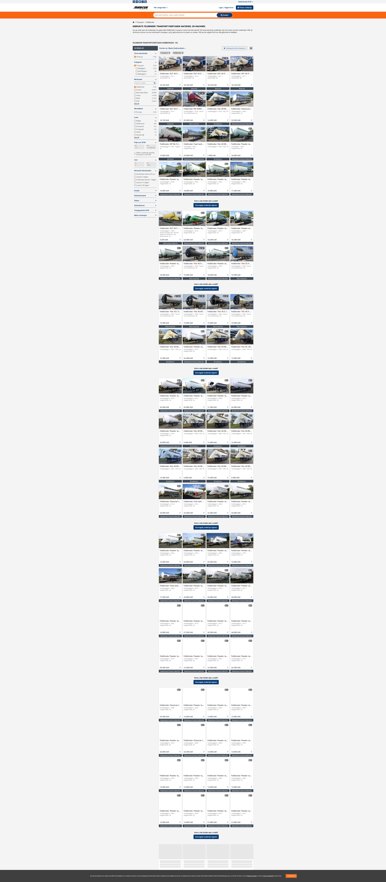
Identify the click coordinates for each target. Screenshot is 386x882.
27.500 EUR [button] (188, 632)
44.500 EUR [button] (188, 358)
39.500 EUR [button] (164, 717)
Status (136, 200)
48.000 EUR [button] (235, 632)
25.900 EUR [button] (188, 120)
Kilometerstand (140, 195)
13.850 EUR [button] (164, 156)
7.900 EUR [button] (211, 156)
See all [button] (136, 103)
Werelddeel (138, 109)
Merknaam (138, 79)
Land (136, 117)
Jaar (136, 160)
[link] (170, 63)
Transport (140, 22)
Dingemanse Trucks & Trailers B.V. (242, 124)
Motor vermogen (140, 215)
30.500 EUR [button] (212, 632)
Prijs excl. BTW (140, 142)
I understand (291, 876)
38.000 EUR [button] (235, 597)
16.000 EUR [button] (235, 156)
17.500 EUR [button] (235, 191)
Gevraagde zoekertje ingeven (206, 205)
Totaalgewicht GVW (141, 210)
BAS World (170, 159)
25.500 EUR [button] (212, 562)
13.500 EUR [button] (188, 668)
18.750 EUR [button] (164, 85)
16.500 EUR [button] (235, 240)
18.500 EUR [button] (212, 240)
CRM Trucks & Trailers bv (170, 243)
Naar (148, 163)
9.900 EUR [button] (188, 442)
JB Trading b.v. (218, 124)
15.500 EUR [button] (212, 513)
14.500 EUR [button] (212, 668)
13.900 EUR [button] (212, 358)
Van (135, 163)
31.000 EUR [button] (212, 822)
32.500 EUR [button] (235, 120)
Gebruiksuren (139, 205)
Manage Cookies (252, 876)
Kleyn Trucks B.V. (194, 124)
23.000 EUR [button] (188, 156)
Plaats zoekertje (246, 7)
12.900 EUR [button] (164, 358)
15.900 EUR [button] (188, 275)
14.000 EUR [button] (164, 562)
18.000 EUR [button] (188, 191)
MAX (148, 145)
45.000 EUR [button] (235, 407)
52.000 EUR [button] (188, 240)
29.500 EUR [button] (164, 668)
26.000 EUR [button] (164, 752)
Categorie (138, 62)
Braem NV (170, 88)
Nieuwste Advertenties (142, 171)
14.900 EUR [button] (212, 120)
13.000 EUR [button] (212, 717)
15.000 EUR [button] (235, 562)
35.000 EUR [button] (188, 407)
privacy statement (268, 876)
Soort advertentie (140, 53)
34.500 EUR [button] (188, 513)
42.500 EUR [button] (235, 668)
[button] (145, 48)
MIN (136, 145)
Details (136, 191)
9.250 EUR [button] (164, 240)
